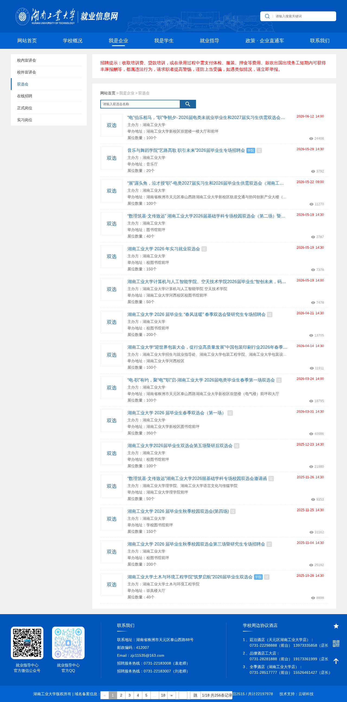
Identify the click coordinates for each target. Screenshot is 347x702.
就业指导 (209, 40)
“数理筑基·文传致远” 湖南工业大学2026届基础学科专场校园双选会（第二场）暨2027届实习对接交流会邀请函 (207, 216)
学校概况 (72, 40)
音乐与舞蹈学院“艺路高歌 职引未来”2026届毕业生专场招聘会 (186, 150)
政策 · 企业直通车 (265, 40)
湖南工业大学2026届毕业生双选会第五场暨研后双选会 (180, 445)
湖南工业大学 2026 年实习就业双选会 (163, 248)
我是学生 (164, 40)
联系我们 (320, 40)
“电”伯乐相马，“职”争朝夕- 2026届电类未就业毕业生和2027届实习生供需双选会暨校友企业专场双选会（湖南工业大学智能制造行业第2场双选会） (207, 117)
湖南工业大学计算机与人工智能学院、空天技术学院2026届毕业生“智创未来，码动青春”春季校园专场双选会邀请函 (207, 281)
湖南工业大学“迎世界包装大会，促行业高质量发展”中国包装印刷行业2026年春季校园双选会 (207, 347)
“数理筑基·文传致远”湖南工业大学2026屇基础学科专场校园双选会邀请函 (197, 478)
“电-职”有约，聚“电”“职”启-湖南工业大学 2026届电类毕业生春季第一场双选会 (201, 380)
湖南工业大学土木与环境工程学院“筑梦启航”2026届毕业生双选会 (190, 577)
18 (163, 695)
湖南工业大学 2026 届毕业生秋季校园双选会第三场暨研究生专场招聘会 (196, 544)
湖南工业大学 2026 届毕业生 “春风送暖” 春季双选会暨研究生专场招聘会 (196, 314)
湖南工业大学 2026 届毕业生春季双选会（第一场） (176, 413)
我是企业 (118, 40)
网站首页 (27, 40)
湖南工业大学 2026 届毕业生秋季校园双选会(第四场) (178, 511)
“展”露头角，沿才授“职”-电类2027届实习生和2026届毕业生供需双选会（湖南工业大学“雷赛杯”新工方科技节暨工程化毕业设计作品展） (207, 183)
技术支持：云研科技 (296, 694)
